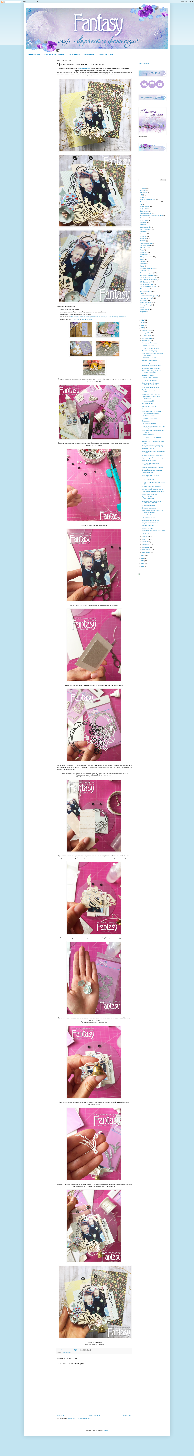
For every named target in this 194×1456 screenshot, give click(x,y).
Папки (142, 266)
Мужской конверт (147, 528)
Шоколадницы (144, 309)
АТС (141, 195)
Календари (143, 232)
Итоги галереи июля (148, 505)
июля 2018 (145, 536)
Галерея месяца (145, 213)
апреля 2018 (146, 544)
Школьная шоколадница (149, 351)
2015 (142, 561)
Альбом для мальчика (149, 460)
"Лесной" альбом (147, 515)
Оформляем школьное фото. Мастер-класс (151, 397)
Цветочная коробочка (149, 423)
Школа (142, 307)
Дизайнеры (144, 218)
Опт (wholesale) (88, 54)
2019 (142, 325)
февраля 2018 (147, 550)
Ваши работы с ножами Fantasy (150, 202)
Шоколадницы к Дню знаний (151, 368)
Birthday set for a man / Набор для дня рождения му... (152, 511)
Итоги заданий (145, 227)
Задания (143, 222)
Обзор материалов (146, 257)
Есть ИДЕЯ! (144, 220)
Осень (142, 259)
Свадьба (143, 270)
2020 (142, 322)
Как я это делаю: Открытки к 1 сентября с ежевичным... (151, 412)
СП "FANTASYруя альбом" (148, 286)
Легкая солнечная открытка (151, 394)
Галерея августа (147, 533)
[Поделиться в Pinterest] (90, 1350)
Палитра (143, 264)
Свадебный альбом (148, 375)
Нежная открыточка (148, 363)
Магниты (143, 241)
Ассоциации (144, 193)
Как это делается (145, 229)
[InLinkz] (139, 574)
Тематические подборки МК (149, 296)
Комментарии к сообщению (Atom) (78, 1418)
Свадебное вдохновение (150, 523)
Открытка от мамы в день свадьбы (153, 492)
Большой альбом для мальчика (152, 470)
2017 (142, 555)
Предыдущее (127, 1415)
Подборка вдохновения (147, 268)
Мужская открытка (148, 525)
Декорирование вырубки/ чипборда (151, 215)
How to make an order (106, 54)
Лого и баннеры (74, 54)
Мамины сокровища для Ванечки (152, 467)
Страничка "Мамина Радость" (151, 387)
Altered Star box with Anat (150, 494)
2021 (142, 320)
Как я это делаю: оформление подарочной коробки (151, 502)
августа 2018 (146, 341)
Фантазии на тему (146, 298)
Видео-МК (143, 209)
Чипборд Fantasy (145, 305)
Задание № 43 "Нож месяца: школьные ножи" (151, 497)
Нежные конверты (148, 435)
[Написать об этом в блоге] (84, 1350)
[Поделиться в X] (86, 1350)
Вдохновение (144, 206)
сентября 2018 (147, 338)
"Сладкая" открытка (148, 448)
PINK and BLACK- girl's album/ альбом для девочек (151, 371)
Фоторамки (143, 300)
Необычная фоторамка (149, 418)
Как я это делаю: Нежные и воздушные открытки (150, 383)
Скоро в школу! (146, 421)
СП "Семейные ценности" (148, 280)
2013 (142, 566)
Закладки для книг (147, 403)
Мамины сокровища (146, 243)
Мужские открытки (148, 345)
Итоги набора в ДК (148, 401)
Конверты (143, 234)
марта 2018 (146, 547)
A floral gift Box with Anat (149, 360)
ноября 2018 (146, 333)
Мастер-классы (67, 1352)
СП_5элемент (144, 289)
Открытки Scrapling (148, 479)
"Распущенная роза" (119, 317)
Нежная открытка (147, 472)
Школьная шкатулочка (149, 508)
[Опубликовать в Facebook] (88, 1350)
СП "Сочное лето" (146, 282)
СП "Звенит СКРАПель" (147, 275)
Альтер (142, 190)
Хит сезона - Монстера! (149, 343)
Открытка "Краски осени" (150, 380)
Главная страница (33, 54)
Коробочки (143, 238)
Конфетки (143, 236)
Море (142, 250)
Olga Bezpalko (84, 68)
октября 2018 (146, 335)
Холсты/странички (146, 302)
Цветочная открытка (148, 517)
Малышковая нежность (149, 358)
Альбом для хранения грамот (151, 365)
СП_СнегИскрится (146, 291)
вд (141, 204)
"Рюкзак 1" (75, 319)
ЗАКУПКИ (143, 225)
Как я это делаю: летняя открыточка (153, 531)
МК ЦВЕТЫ (143, 247)
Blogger (106, 1430)
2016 (142, 558)
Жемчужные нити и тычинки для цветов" (84, 317)
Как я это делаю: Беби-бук (150, 520)
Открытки (143, 261)
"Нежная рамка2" (105, 317)
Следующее (61, 1415)
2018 (142, 328)
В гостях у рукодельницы (148, 199)
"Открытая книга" (87, 319)
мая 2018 (145, 542)
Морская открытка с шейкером (151, 486)
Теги (141, 293)
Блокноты (143, 197)
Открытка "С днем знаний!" (150, 348)
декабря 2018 (146, 330)
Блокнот (144, 409)
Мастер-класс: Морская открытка (152, 489)
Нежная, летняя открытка (150, 378)
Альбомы (143, 188)
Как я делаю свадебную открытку (152, 446)
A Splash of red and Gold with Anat (152, 455)
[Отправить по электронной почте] (81, 1350)
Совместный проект (146, 273)
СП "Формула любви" (147, 284)
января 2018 (146, 552)
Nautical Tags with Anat (149, 406)
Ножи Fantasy (144, 254)
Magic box (143, 312)
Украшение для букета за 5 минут (152, 458)
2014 (142, 563)
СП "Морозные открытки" (148, 277)
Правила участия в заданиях (54, 54)
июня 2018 (145, 539)
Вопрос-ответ (144, 211)
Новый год (143, 252)
